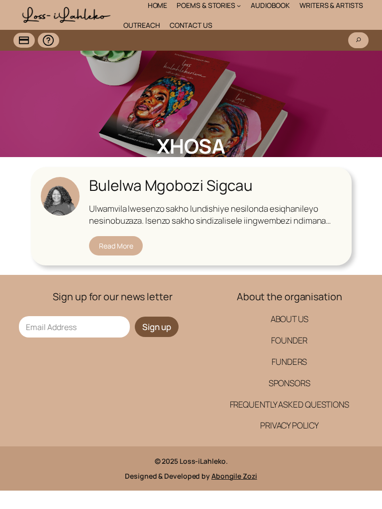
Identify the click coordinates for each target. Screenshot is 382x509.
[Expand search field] (358, 40)
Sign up (156, 327)
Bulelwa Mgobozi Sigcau (171, 185)
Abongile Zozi (234, 476)
